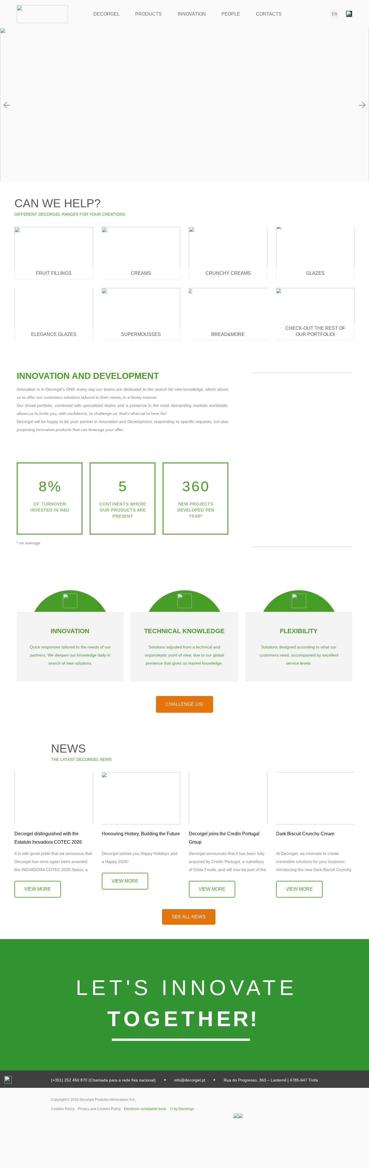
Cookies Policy (62, 1109)
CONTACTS (269, 14)
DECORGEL (106, 14)
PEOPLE (230, 14)
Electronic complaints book (145, 1109)
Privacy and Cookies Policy (99, 1109)
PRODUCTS (148, 14)
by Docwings (184, 1109)
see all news (189, 916)
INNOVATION (192, 14)
